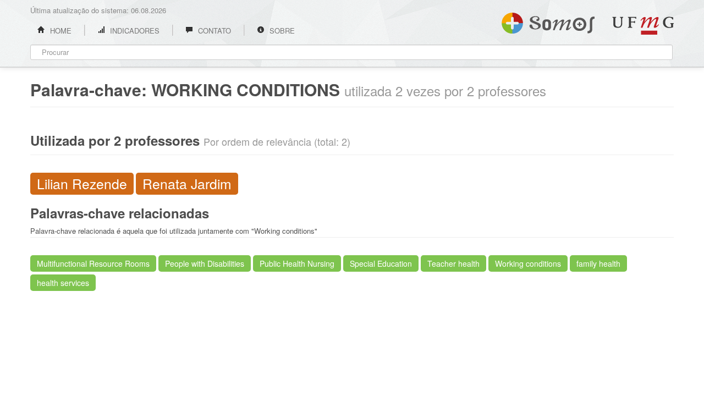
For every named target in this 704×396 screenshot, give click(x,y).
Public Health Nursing (297, 263)
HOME (60, 30)
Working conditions (528, 263)
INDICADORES (134, 30)
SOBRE (281, 30)
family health (598, 263)
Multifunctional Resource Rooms (93, 263)
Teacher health (453, 263)
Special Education (381, 263)
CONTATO (213, 30)
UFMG (643, 25)
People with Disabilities (204, 263)
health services (63, 282)
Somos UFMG (548, 21)
